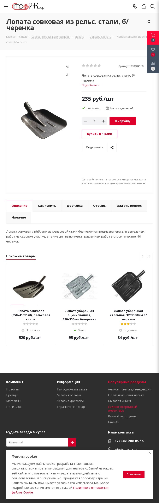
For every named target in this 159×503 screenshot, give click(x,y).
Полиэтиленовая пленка (126, 395)
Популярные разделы (127, 382)
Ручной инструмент (123, 416)
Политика (13, 407)
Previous (142, 256)
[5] (99, 65)
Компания (15, 382)
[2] (88, 65)
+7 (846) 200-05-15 (129, 441)
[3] (92, 65)
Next (149, 256)
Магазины (13, 401)
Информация (68, 382)
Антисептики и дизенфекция (129, 389)
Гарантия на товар (71, 407)
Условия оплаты (69, 395)
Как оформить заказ (72, 389)
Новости (12, 389)
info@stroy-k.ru (126, 449)
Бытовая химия (119, 401)
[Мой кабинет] (144, 6)
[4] (96, 65)
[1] (84, 65)
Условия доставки (70, 401)
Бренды (12, 395)
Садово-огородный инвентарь (122, 408)
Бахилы (113, 422)
